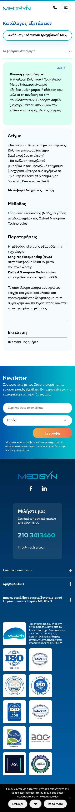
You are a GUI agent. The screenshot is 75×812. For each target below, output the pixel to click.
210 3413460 (36, 535)
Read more (55, 804)
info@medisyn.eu (31, 547)
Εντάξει (17, 804)
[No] (70, 798)
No (36, 804)
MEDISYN (17, 7)
